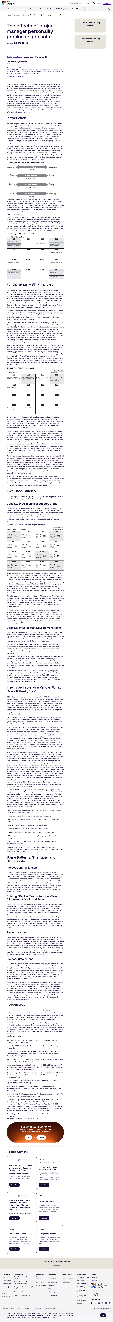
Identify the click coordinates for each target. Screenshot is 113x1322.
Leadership (28, 57)
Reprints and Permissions (17, 76)
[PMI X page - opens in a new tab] (95, 1303)
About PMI (75, 9)
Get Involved (44, 9)
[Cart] (94, 3)
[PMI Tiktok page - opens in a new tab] (110, 1303)
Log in (99, 3)
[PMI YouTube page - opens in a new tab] (103, 1303)
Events (52, 9)
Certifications (6, 9)
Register (106, 3)
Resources (24, 9)
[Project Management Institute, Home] (8, 3)
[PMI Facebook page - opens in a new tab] (92, 1303)
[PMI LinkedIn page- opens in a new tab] (106, 1303)
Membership (34, 9)
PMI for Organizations (63, 9)
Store (87, 3)
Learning (16, 9)
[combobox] (75, 3)
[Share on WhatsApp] (27, 43)
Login (28, 1137)
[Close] (110, 1311)
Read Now (14, 1185)
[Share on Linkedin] (23, 43)
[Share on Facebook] (15, 43)
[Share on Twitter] (19, 43)
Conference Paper (14, 57)
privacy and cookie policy (32, 1317)
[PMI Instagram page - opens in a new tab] (99, 1303)
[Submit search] (109, 9)
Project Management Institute (99, 1285)
